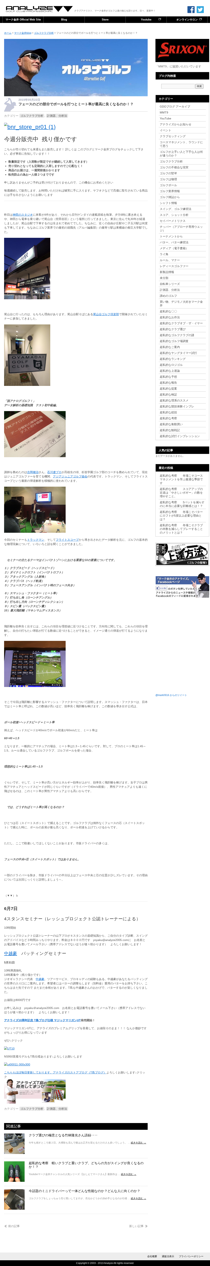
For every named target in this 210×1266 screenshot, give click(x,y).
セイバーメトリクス (173, 220)
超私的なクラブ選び (173, 329)
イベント (165, 130)
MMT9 (164, 112)
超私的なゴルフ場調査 (174, 341)
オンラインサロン (187, 19)
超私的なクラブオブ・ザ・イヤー (181, 323)
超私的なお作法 (170, 317)
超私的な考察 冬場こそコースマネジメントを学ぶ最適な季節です (181, 479)
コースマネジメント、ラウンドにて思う (181, 144)
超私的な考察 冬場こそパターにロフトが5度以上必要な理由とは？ (181, 515)
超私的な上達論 (171, 370)
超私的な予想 (168, 376)
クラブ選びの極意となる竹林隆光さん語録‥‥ (63, 1135)
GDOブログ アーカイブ (175, 106)
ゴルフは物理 (168, 179)
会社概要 (152, 1256)
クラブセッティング (173, 136)
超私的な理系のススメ (174, 400)
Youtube (146, 19)
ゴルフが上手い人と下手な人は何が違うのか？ (181, 153)
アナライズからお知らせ (175, 124)
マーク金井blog (40, 9)
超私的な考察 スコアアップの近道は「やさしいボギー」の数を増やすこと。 (181, 492)
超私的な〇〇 (168, 311)
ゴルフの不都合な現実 (174, 167)
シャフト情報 (168, 203)
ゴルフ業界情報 (170, 191)
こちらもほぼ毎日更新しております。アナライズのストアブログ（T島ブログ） (55, 1072)
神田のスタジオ (23, 214)
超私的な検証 (168, 394)
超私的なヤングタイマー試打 (178, 353)
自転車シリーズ (170, 284)
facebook (191, 9)
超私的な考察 (168, 418)
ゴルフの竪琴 (168, 173)
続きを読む (138, 1142)
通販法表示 (168, 1256)
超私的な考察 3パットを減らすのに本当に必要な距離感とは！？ (182, 504)
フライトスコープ (67, 539)
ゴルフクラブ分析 (31, 115)
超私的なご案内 (170, 347)
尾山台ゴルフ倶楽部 (106, 314)
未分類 (164, 278)
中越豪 (10, 953)
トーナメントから (171, 236)
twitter (200, 9)
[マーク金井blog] (76, 95)
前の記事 (14, 1226)
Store (105, 19)
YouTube (165, 118)
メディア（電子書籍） (174, 248)
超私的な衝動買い (171, 424)
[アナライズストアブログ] (35, 1102)
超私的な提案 (168, 388)
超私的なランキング (173, 358)
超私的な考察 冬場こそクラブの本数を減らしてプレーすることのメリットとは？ (181, 529)
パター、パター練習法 (174, 242)
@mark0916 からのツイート (171, 695)
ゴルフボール (168, 185)
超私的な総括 (168, 412)
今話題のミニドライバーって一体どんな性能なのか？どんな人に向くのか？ (84, 1191)
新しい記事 (136, 1226)
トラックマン (35, 539)
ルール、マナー (170, 260)
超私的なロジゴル (171, 364)
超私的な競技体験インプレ (177, 406)
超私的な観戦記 (170, 430)
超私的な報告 (168, 382)
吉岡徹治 (33, 472)
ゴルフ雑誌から (170, 197)
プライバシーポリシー (191, 1256)
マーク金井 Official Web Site (23, 19)
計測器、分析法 (57, 115)
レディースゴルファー (174, 266)
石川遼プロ (54, 472)
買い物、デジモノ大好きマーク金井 (181, 303)
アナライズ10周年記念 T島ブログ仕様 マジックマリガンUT (42, 1020)
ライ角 (164, 254)
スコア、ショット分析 (174, 214)
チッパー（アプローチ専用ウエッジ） (181, 228)
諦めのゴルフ (168, 295)
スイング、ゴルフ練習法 (175, 209)
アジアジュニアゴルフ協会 (70, 476)
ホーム (7, 33)
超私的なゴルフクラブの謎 (177, 335)
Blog (64, 19)
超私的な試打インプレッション (180, 436)
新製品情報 (167, 272)
